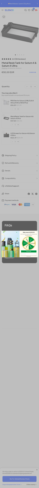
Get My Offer (28, 251)
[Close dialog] (36, 231)
